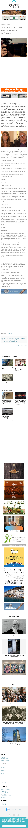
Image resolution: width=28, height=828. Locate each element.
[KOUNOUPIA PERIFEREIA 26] (14, 524)
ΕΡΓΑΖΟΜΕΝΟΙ (4, 766)
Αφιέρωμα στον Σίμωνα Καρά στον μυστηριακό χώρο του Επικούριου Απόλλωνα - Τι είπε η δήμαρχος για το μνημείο (20, 402)
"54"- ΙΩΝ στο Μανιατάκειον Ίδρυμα (14, 675)
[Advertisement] (14, 72)
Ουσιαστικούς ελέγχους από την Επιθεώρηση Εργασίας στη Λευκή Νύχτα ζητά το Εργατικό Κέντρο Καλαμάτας (7, 402)
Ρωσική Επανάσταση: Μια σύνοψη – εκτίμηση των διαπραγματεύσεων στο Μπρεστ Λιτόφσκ (14, 723)
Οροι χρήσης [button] (21, 822)
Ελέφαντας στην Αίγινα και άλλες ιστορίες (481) (7, 382)
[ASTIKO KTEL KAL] (14, 557)
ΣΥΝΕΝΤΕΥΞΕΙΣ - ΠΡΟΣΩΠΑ (6, 795)
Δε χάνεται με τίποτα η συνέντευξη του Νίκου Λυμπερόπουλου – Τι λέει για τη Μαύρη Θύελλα (20, 368)
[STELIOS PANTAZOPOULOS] (14, 576)
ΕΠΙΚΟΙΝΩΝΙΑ (3, 804)
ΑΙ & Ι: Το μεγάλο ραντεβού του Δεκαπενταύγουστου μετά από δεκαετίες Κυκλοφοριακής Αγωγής (7, 418)
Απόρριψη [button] (7, 825)
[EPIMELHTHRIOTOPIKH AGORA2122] (14, 291)
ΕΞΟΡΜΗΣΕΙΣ (3, 775)
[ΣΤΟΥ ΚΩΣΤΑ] (14, 508)
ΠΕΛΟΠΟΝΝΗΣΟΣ (4, 758)
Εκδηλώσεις (10, 333)
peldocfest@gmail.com (9, 173)
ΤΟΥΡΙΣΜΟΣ (3, 783)
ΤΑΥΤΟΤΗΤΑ (3, 803)
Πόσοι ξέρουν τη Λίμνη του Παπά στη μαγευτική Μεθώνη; (7, 367)
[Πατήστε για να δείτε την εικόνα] (14, 47)
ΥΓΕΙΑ (2, 769)
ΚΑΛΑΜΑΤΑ (3, 757)
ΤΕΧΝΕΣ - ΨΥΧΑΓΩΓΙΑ (5, 789)
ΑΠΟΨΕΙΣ (3, 772)
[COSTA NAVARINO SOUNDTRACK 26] (14, 490)
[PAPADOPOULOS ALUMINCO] (14, 96)
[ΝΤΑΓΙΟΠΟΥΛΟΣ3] (14, 90)
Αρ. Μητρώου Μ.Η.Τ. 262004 (15, 809)
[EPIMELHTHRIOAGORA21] (14, 607)
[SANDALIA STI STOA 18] (14, 471)
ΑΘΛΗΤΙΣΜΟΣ (3, 794)
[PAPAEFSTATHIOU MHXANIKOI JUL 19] (14, 594)
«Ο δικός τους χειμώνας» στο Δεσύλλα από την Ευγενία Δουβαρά (14, 656)
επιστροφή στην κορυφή (21, 345)
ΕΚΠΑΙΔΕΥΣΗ (3, 767)
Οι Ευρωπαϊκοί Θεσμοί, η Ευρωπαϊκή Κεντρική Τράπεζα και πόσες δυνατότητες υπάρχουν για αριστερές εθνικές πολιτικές (14, 743)
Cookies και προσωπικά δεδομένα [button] (10, 822)
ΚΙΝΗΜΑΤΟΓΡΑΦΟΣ (4, 792)
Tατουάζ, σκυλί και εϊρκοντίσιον (14, 703)
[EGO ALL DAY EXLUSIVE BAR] (14, 13)
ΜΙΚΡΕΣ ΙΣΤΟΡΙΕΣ (4, 797)
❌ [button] (27, 818)
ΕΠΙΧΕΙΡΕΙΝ (3, 782)
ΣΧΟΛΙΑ (2, 773)
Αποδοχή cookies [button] (20, 825)
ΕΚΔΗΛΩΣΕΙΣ (3, 791)
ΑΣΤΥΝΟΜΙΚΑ (3, 770)
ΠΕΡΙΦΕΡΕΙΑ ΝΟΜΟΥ (5, 760)
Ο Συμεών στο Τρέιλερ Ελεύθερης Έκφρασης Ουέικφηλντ (14, 635)
